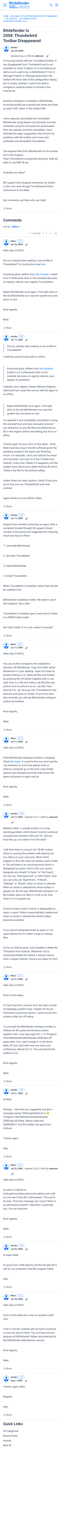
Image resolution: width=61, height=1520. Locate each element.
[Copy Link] (47, 56)
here (43, 264)
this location (42, 274)
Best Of (7, 1445)
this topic (15, 761)
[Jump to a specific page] (55, 233)
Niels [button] (13, 241)
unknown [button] (39, 56)
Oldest (15, 226)
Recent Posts (10, 1435)
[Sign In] (56, 5)
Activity (7, 1440)
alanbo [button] (14, 47)
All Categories (10, 1431)
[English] (19, 5)
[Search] (51, 5)
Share (7, 208)
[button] (6, 49)
